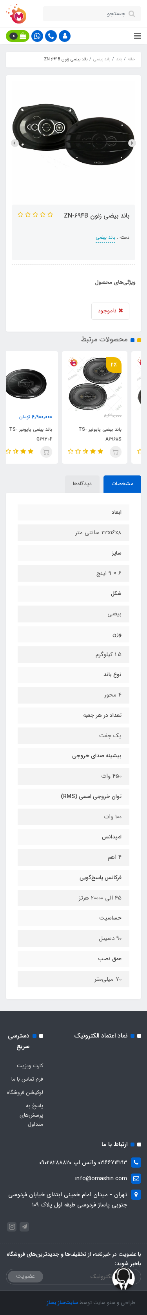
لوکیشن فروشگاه (25, 1092)
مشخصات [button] (122, 483)
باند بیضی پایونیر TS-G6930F (44, 434)
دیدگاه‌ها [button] (82, 483)
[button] (65, 36)
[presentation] (132, 143)
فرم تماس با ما (27, 1079)
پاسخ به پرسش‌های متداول (31, 1115)
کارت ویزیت (30, 1065)
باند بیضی (105, 237)
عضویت (25, 1276)
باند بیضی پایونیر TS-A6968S (113, 434)
